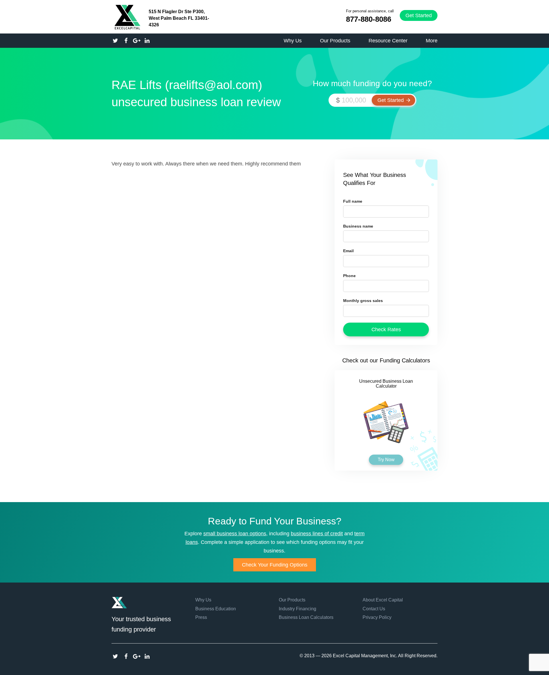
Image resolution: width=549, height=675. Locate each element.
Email (348, 250)
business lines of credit (317, 533)
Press (201, 617)
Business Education (215, 608)
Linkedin (147, 656)
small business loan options (234, 533)
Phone (349, 275)
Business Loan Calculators (306, 617)
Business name (358, 226)
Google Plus (136, 656)
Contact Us (374, 608)
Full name (352, 201)
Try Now (386, 459)
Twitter (115, 656)
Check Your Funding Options (274, 565)
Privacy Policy (377, 617)
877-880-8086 (368, 19)
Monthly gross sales (363, 300)
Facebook (126, 656)
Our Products (292, 599)
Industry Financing (297, 608)
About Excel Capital (383, 599)
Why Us (203, 599)
